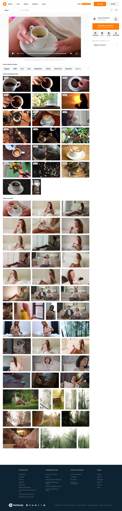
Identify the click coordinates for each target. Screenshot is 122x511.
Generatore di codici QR (26, 497)
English (99, 474)
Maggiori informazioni (100, 45)
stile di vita (57, 69)
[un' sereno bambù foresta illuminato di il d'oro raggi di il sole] (83, 399)
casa (28, 69)
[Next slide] (86, 69)
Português (100, 479)
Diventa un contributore (74, 483)
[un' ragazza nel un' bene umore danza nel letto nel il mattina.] (46, 346)
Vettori (10, 4)
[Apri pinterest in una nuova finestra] (35, 505)
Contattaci (74, 477)
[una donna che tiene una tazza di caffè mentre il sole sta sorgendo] (75, 101)
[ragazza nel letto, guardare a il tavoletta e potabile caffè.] (17, 208)
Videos (26, 4)
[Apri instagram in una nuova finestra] (30, 505)
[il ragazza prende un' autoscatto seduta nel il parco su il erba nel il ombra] (20, 399)
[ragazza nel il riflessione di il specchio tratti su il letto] (17, 346)
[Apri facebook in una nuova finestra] (27, 505)
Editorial (35, 4)
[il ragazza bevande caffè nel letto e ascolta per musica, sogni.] (17, 277)
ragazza (6, 69)
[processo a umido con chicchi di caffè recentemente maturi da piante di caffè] (46, 170)
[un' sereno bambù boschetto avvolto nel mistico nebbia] (75, 329)
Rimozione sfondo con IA (26, 494)
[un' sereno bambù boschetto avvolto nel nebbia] (45, 399)
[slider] (46, 53)
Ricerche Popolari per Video (52, 489)
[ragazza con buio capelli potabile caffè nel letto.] (75, 208)
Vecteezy (21, 477)
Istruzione (22, 485)
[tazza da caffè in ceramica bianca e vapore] (46, 101)
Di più (44, 4)
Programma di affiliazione (53, 479)
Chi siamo (74, 479)
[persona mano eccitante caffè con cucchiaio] (75, 152)
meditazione (38, 69)
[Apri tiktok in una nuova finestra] (38, 505)
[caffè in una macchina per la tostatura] (17, 135)
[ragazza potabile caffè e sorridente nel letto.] (75, 226)
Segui (115, 20)
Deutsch (99, 482)
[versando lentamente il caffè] (17, 84)
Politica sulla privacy (92, 505)
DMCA (47, 477)
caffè (15, 69)
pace (22, 69)
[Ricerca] (111, 10)
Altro (98, 487)
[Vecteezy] (5, 4)
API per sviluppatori (25, 487)
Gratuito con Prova (106, 26)
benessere (68, 69)
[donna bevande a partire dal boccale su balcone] (36, 187)
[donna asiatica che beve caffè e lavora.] (75, 118)
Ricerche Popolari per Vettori (52, 483)
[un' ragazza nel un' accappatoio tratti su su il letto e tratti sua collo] (46, 363)
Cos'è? (107, 41)
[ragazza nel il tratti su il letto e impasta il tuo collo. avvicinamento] (75, 363)
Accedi (113, 4)
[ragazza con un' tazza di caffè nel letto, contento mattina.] (75, 243)
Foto (18, 4)
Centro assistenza (76, 474)
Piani (79, 4)
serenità (78, 69)
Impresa (21, 482)
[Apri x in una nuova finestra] (41, 505)
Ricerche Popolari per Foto (54, 486)
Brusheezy (22, 474)
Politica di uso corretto (106, 505)
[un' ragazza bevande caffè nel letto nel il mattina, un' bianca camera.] (17, 243)
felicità (48, 69)
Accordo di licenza (51, 474)
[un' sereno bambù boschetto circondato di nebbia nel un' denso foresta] (17, 419)
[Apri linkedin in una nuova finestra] (33, 505)
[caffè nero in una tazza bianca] (75, 84)
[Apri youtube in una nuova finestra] (44, 505)
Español (99, 477)
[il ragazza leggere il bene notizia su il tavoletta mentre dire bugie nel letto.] (75, 259)
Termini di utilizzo (81, 505)
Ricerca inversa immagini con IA (28, 490)
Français (99, 485)
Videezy (21, 479)
